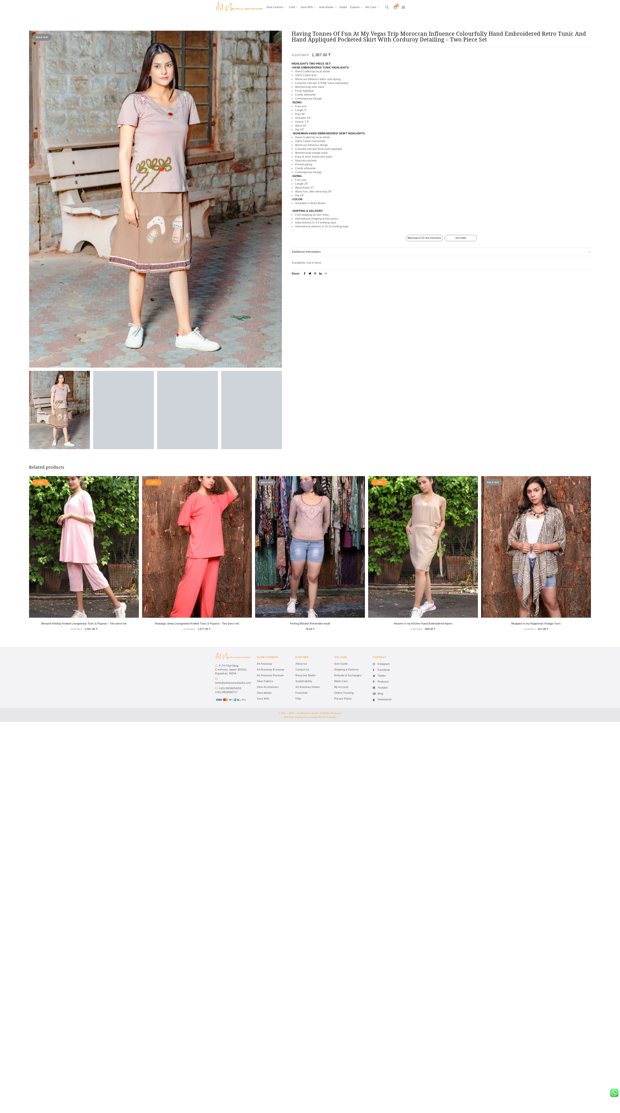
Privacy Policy (343, 698)
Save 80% (263, 698)
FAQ (298, 698)
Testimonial (385, 699)
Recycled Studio (305, 675)
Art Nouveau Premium (270, 675)
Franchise (301, 692)
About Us (301, 663)
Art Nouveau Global (307, 687)
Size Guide (460, 238)
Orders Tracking (344, 692)
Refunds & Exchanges (348, 675)
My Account (341, 687)
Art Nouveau (264, 663)
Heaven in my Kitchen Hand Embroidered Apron (423, 623)
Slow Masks (264, 692)
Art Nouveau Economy (270, 669)
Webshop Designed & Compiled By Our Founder (310, 717)
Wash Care (341, 681)
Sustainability (303, 681)
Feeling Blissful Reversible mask (310, 623)
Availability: (299, 262)
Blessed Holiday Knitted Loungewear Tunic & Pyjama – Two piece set (84, 623)
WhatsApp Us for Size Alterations (424, 238)
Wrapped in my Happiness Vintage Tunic (536, 623)
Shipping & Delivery (346, 669)
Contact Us (302, 669)
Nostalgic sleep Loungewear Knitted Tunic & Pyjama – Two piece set (197, 623)
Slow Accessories (268, 687)
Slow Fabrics (265, 681)
